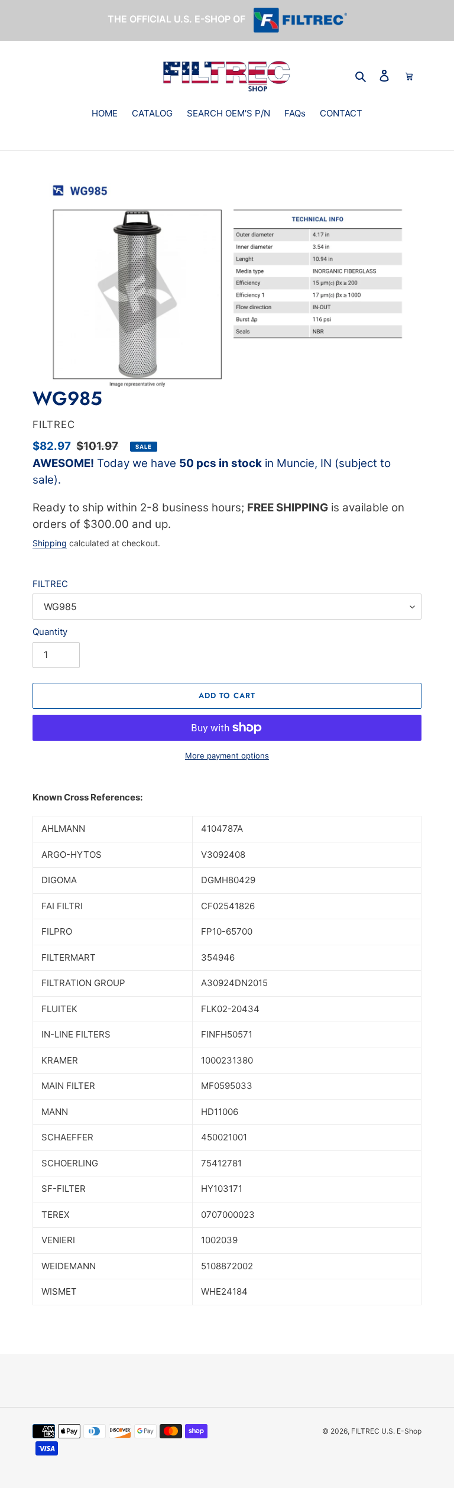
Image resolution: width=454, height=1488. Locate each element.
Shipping (50, 543)
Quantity (50, 631)
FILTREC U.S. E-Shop (386, 1431)
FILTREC (50, 583)
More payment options (227, 755)
